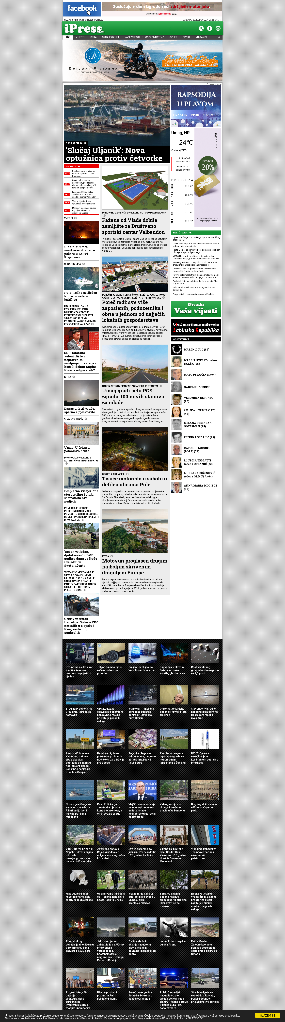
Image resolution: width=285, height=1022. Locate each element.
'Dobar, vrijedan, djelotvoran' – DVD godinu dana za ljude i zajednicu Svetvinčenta (80, 558)
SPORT (186, 37)
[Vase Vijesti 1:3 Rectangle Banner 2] (196, 309)
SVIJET (173, 37)
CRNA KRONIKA (110, 37)
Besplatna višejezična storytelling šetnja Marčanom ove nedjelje (81, 496)
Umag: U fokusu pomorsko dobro (77, 449)
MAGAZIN (201, 37)
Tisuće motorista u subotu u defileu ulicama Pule (134, 490)
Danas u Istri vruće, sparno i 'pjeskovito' (79, 410)
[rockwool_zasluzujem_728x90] (162, 9)
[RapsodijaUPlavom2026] (196, 106)
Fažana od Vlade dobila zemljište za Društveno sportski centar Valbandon (134, 234)
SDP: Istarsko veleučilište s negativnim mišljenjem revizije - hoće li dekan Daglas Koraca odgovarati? (80, 361)
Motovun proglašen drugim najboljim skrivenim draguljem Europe (134, 575)
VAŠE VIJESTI (132, 37)
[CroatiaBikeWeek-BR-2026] (142, 60)
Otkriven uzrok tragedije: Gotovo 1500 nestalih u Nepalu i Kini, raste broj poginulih (81, 626)
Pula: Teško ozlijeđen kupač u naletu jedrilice (80, 296)
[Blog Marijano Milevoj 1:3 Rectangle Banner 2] (196, 327)
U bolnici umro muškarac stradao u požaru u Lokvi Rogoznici (79, 252)
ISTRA (93, 37)
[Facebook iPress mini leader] (82, 9)
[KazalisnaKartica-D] (206, 178)
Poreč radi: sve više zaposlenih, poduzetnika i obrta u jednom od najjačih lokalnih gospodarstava (135, 319)
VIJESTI (80, 37)
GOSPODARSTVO (154, 37)
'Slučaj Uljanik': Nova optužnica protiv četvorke (114, 154)
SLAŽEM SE (267, 1015)
